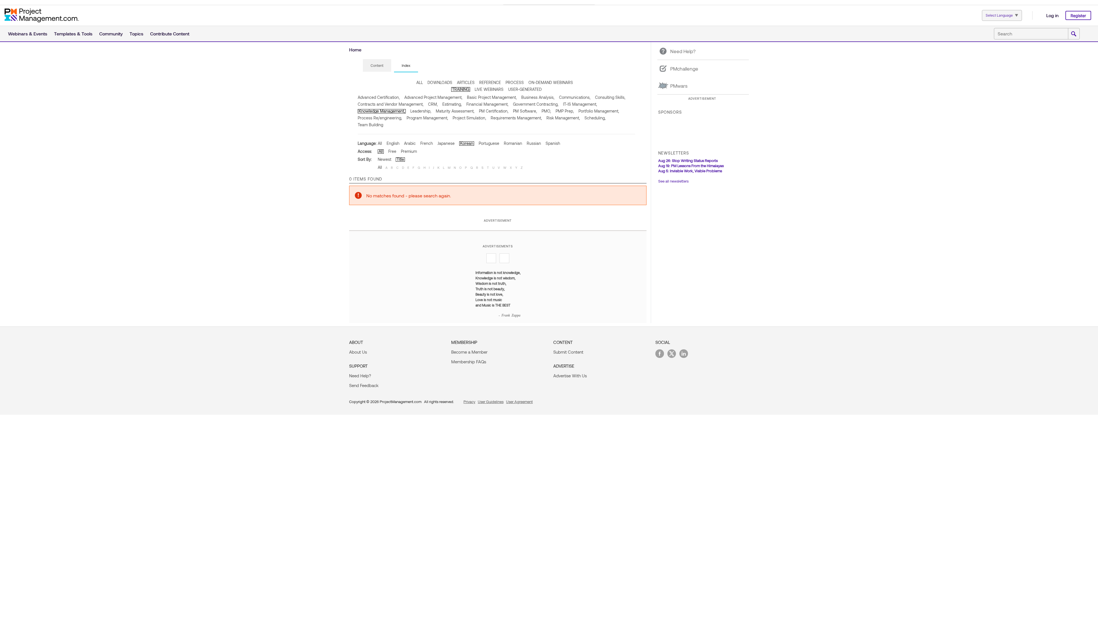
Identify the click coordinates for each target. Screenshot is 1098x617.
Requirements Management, (516, 117)
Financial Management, (487, 104)
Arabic (410, 143)
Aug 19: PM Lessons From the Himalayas (691, 165)
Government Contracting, (535, 104)
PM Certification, (493, 111)
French (426, 143)
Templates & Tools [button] (73, 33)
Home (355, 49)
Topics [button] (136, 33)
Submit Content (568, 351)
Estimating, (452, 104)
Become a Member (469, 351)
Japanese (446, 143)
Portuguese (489, 143)
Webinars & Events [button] (27, 33)
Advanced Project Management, (433, 97)
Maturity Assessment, (455, 111)
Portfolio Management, (598, 111)
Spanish (553, 143)
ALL (419, 82)
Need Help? (360, 375)
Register (1078, 15)
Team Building (370, 124)
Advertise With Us (570, 375)
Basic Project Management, (492, 97)
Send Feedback (364, 385)
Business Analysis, (537, 97)
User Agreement (519, 401)
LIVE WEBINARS (489, 89)
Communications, (574, 97)
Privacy (469, 401)
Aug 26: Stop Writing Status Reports (688, 160)
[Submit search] (1073, 34)
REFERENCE (490, 82)
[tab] (377, 65)
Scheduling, (595, 117)
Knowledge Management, (382, 111)
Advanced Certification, (379, 97)
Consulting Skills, (610, 97)
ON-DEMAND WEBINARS (550, 82)
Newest (384, 159)
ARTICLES (466, 82)
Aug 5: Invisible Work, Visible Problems (690, 171)
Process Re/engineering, (380, 117)
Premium (409, 151)
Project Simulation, (469, 117)
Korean (466, 143)
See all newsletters (673, 181)
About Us (358, 351)
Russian (534, 143)
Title (400, 159)
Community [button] (111, 33)
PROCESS (515, 82)
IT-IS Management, (580, 104)
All (380, 143)
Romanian (513, 143)
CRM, (433, 104)
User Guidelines (491, 401)
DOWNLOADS (439, 82)
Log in (1052, 15)
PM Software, (525, 111)
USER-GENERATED (525, 89)
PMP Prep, (565, 111)
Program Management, (427, 117)
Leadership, (420, 111)
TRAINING (460, 89)
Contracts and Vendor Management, (390, 104)
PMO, (546, 111)
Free (392, 151)
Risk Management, (563, 117)
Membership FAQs (468, 361)
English (393, 143)
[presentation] (377, 65)
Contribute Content (169, 33)
